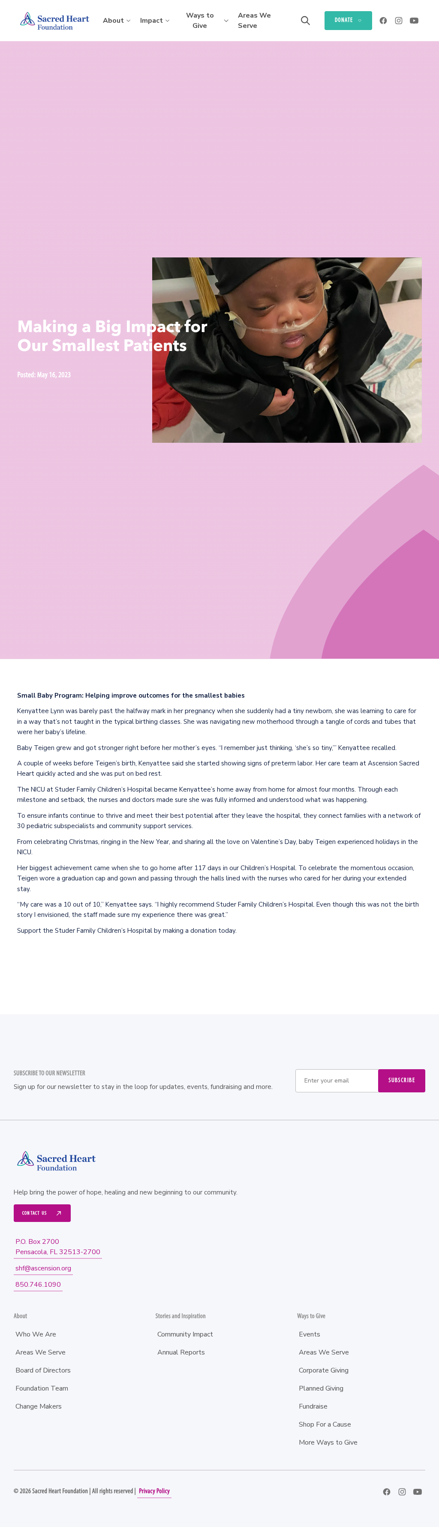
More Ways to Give (328, 1442)
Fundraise (313, 1406)
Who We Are (35, 1334)
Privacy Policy (154, 1491)
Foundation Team (41, 1388)
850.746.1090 (38, 1284)
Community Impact (185, 1334)
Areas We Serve (254, 20)
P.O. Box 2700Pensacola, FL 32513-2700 (57, 1247)
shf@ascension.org (43, 1268)
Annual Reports (181, 1352)
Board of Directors (43, 1370)
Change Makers (38, 1406)
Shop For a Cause (325, 1424)
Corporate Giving (324, 1370)
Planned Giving (321, 1388)
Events (309, 1334)
